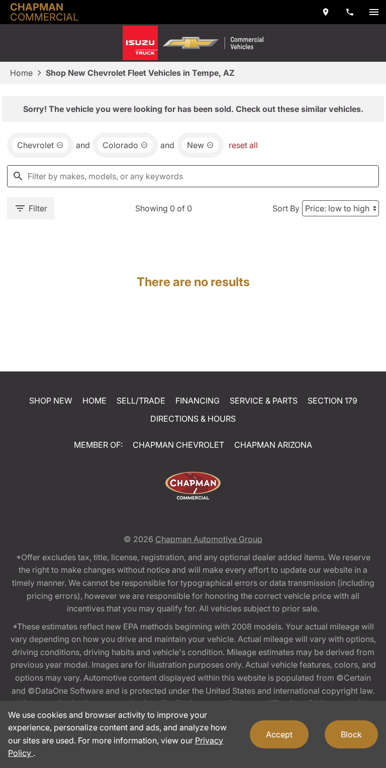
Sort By (286, 208)
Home (21, 73)
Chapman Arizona (273, 445)
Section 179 (332, 401)
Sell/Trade (141, 401)
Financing (197, 401)
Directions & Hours (193, 419)
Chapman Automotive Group (208, 539)
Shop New (50, 401)
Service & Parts (264, 401)
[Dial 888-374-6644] (350, 12)
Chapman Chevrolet (178, 445)
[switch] (374, 12)
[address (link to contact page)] (326, 12)
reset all (243, 145)
